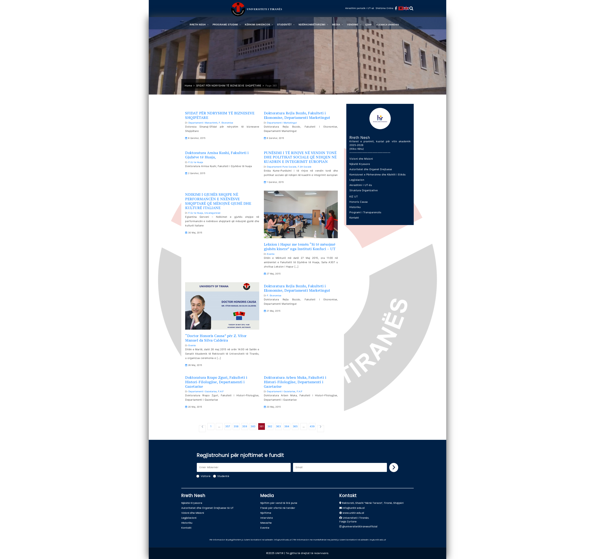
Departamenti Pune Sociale (281, 166)
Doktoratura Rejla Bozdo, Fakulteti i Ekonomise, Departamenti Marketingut (297, 115)
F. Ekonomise (226, 122)
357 (227, 426)
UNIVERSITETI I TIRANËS (264, 9)
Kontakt (354, 217)
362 (269, 426)
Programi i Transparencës (365, 212)
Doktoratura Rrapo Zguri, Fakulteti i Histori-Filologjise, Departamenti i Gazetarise (216, 382)
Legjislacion (356, 179)
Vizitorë (205, 476)
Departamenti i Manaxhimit (203, 122)
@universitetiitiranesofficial (359, 526)
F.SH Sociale (304, 166)
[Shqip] (401, 8)
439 (312, 426)
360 (253, 426)
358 (236, 426)
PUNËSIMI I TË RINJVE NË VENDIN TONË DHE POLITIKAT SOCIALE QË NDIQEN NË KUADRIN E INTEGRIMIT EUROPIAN (300, 157)
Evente (270, 254)
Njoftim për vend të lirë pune (278, 503)
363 (278, 426)
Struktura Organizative (363, 190)
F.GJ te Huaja (195, 162)
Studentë (223, 476)
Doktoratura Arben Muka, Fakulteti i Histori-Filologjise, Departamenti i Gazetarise (295, 382)
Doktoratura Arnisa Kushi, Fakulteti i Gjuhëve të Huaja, (217, 154)
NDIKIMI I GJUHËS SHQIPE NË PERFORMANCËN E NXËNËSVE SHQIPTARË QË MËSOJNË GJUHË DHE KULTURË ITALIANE (218, 201)
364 (286, 426)
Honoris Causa (358, 201)
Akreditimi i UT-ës (360, 185)
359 (244, 426)
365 (295, 426)
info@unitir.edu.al (354, 508)
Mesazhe (266, 523)
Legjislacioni (188, 518)
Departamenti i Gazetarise (202, 391)
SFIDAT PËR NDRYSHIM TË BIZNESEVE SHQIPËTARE (219, 115)
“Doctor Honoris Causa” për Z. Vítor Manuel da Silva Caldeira (216, 338)
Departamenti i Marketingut (282, 122)
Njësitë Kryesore (359, 164)
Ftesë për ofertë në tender (277, 508)
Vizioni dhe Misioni (361, 158)
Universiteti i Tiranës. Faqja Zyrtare (354, 519)
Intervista (266, 518)
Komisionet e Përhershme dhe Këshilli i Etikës (377, 174)
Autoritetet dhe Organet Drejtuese (370, 169)
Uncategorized (212, 213)
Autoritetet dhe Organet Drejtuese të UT (207, 508)
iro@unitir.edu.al (377, 539)
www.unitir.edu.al (353, 513)
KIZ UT (353, 196)
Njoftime (265, 513)
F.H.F (221, 391)
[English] (406, 8)
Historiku (355, 207)
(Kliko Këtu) (356, 148)
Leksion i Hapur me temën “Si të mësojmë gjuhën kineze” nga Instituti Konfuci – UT (300, 246)
